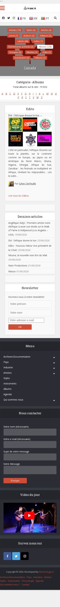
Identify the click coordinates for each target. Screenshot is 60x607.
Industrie (8, 367)
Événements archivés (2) (20, 46)
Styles (7, 378)
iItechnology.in (46, 571)
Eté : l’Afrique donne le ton (25, 115)
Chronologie (28, 580)
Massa (12, 271)
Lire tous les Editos (18, 195)
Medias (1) (32, 52)
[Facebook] (7, 556)
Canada (30, 68)
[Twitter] (16, 556)
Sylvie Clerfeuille (27, 183)
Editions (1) (40, 57)
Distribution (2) (21, 57)
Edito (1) (47, 52)
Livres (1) (13, 35)
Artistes (8, 372)
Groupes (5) (15, 52)
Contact (25, 584)
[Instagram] (25, 556)
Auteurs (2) (29, 35)
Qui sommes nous (13, 399)
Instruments (10, 383)
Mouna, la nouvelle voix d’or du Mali (27, 255)
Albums (8, 388)
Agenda (8, 394)
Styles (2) (30, 30)
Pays (6, 362)
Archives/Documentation (17, 356)
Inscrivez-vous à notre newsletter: (26, 296)
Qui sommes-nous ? (10, 584)
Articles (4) (46, 30)
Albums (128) (45, 46)
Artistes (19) (15, 30)
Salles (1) (38, 41)
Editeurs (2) (45, 35)
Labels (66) (22, 41)
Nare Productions (17, 265)
